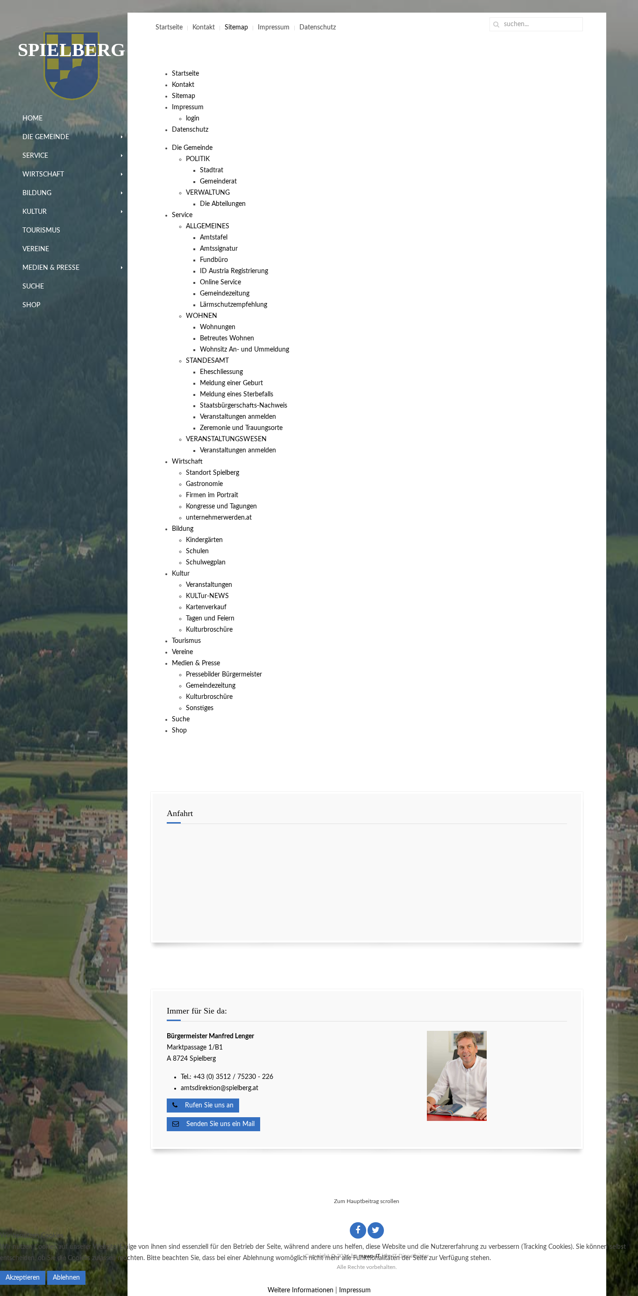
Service (35, 156)
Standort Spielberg (212, 473)
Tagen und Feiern (210, 618)
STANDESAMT (207, 361)
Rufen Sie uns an (205, 1105)
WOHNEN (201, 316)
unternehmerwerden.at (219, 517)
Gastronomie (204, 484)
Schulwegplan (206, 562)
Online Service (220, 282)
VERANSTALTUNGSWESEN (226, 439)
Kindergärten (204, 540)
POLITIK (198, 159)
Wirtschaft (43, 174)
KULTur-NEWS (207, 596)
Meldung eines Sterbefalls (236, 394)
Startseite (169, 27)
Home (32, 118)
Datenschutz (317, 27)
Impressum (274, 27)
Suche (33, 286)
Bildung (36, 193)
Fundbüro (214, 260)
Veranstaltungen (209, 585)
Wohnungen (217, 327)
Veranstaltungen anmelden (238, 417)
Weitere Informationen (300, 1290)
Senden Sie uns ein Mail (217, 1124)
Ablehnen (66, 1278)
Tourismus (41, 230)
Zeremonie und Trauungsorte (241, 428)
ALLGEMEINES (207, 226)
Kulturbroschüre (209, 630)
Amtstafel (213, 237)
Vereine (35, 249)
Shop (31, 305)
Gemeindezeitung (224, 293)
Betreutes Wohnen (227, 338)
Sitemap (236, 27)
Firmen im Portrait (212, 495)
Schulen (197, 551)
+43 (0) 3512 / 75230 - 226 (234, 1077)
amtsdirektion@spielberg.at (219, 1088)
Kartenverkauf (206, 607)
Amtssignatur (219, 249)
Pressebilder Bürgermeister (224, 674)
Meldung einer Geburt (231, 383)
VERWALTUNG (208, 193)
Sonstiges (199, 708)
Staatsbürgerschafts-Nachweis (243, 405)
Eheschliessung (221, 372)
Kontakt (203, 27)
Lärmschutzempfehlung (233, 305)
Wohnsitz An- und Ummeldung (244, 349)
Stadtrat (211, 170)
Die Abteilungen (223, 204)
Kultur (34, 212)
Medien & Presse (50, 268)
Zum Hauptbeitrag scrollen (366, 1201)
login (192, 118)
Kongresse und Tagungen (221, 506)
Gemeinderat (218, 181)
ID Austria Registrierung (234, 271)
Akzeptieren (23, 1278)
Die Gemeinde (45, 137)
